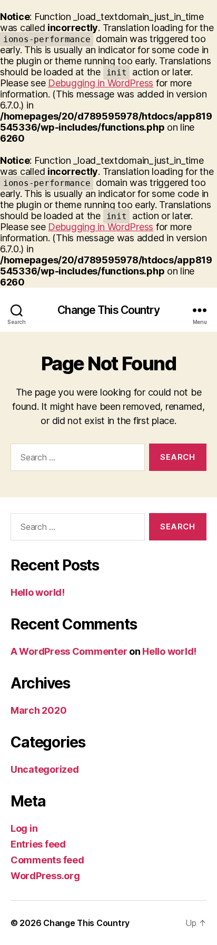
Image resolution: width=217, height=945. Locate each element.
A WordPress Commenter (69, 651)
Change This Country (108, 310)
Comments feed (47, 859)
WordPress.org (45, 875)
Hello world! (38, 592)
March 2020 (38, 710)
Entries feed (38, 844)
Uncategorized (45, 769)
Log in (24, 828)
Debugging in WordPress (100, 82)
